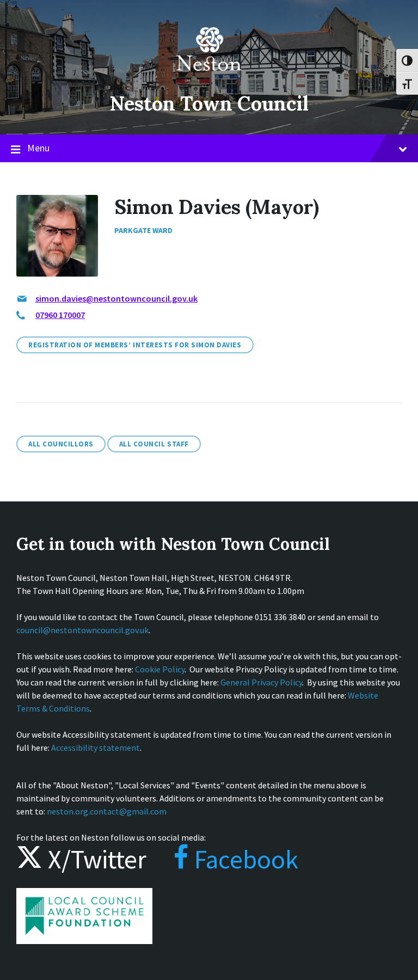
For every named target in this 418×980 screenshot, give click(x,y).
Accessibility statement (95, 747)
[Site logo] (209, 78)
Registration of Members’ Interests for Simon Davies (135, 345)
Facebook (243, 859)
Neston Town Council (209, 103)
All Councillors (61, 444)
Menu (38, 148)
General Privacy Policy (261, 682)
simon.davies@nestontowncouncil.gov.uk (116, 298)
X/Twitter (94, 859)
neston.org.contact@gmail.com (107, 811)
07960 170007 (60, 314)
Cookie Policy (160, 669)
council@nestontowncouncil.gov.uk (82, 629)
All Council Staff (154, 444)
